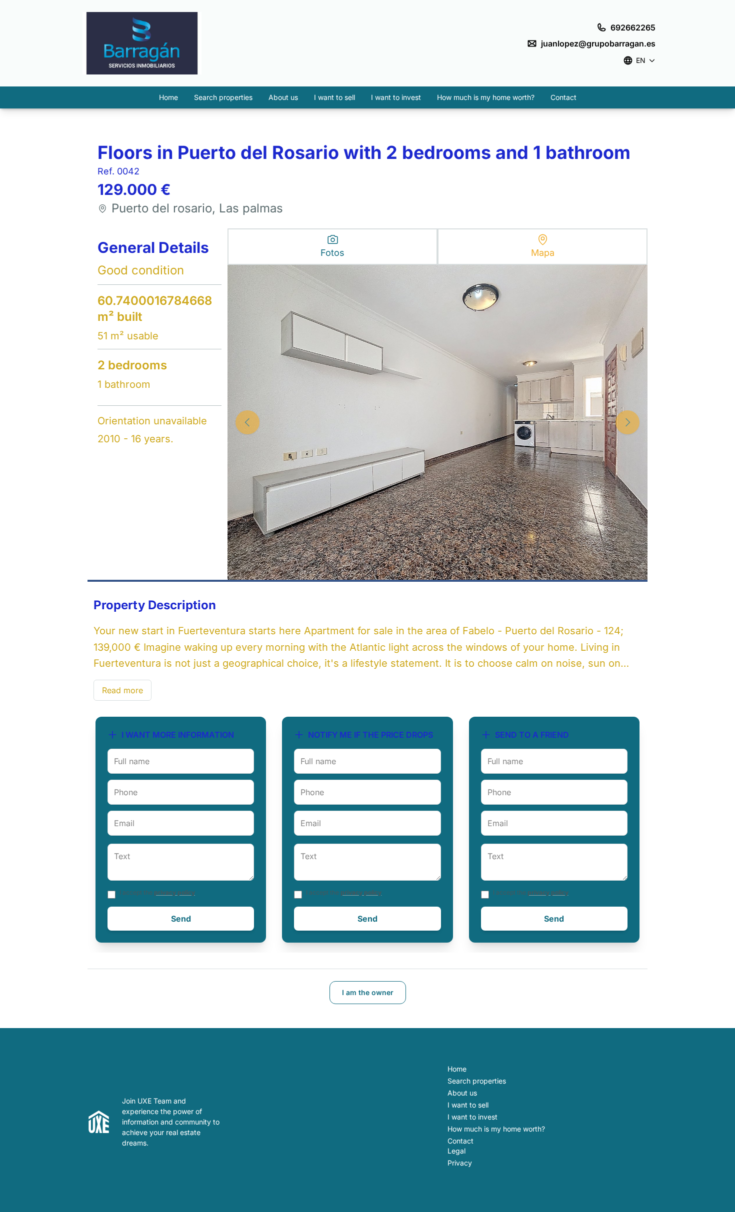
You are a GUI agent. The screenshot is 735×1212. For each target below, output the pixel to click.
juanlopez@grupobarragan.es (598, 43)
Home (168, 97)
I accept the (157, 892)
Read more (122, 690)
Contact (563, 97)
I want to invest (396, 97)
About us (283, 97)
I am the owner (368, 992)
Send (181, 919)
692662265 (633, 27)
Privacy (460, 1163)
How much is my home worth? (485, 97)
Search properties (223, 97)
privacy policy (174, 892)
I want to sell (334, 97)
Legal (457, 1151)
